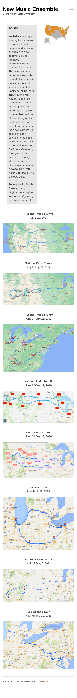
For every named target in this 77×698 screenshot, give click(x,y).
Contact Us (43, 682)
